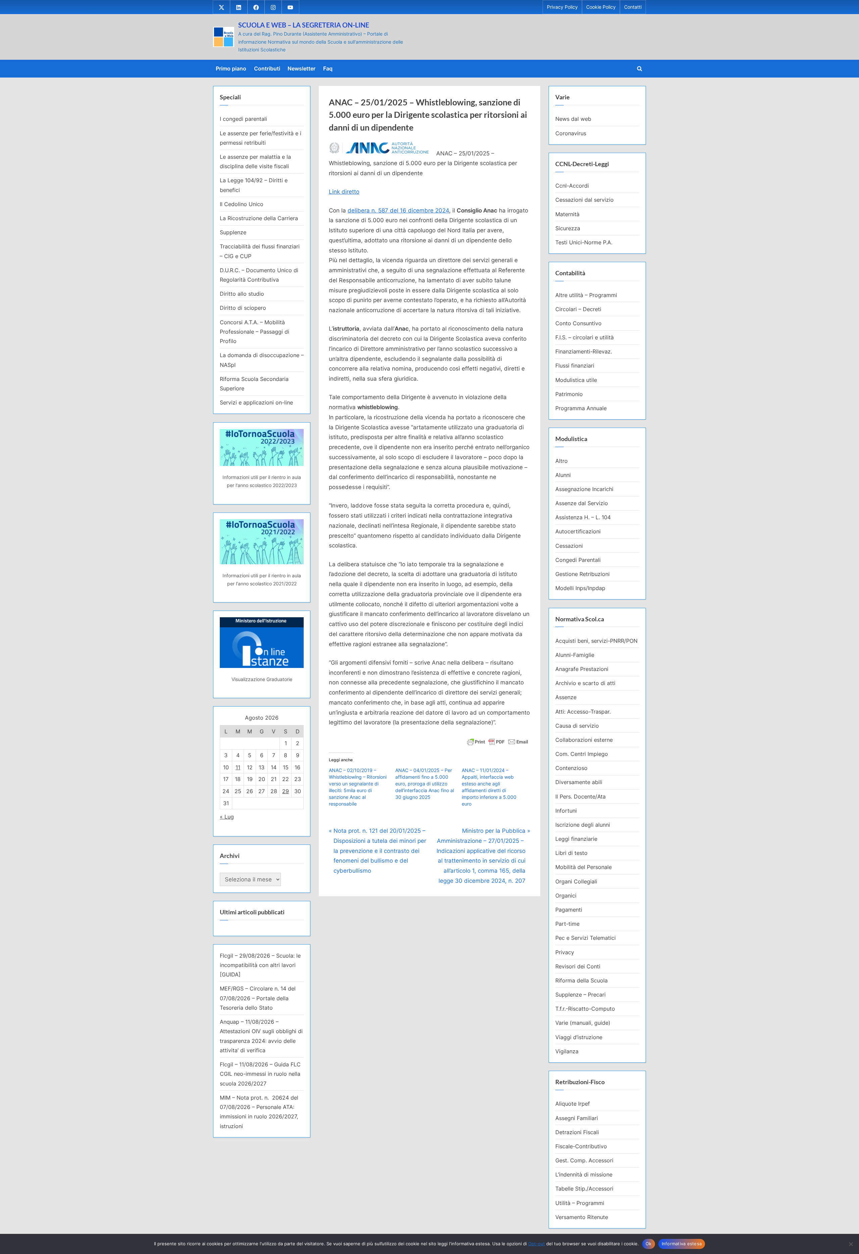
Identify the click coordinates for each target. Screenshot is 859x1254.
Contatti (633, 7)
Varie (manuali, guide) (582, 1022)
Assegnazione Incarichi (584, 489)
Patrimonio (569, 394)
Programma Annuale (581, 408)
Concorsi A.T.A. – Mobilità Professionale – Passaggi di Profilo (254, 332)
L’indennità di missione (583, 1174)
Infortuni (566, 810)
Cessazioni (569, 545)
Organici (565, 895)
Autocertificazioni (578, 531)
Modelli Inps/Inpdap (580, 588)
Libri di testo (571, 853)
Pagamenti (568, 909)
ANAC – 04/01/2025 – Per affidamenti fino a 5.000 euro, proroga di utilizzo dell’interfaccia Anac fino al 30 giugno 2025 (424, 783)
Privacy (564, 952)
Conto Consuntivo (578, 323)
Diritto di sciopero (243, 307)
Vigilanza (566, 1051)
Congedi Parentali (578, 560)
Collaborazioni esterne (584, 739)
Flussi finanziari (574, 365)
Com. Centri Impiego (581, 754)
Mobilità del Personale (583, 867)
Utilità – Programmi (579, 1203)
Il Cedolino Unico (241, 204)
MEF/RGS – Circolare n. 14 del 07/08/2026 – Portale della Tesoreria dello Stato (258, 998)
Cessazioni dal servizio (584, 199)
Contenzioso (571, 768)
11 (238, 767)
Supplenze (233, 232)
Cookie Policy (601, 7)
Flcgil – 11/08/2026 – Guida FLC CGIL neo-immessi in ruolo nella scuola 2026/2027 (260, 1074)
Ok (649, 1243)
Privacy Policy (562, 7)
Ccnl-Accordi (572, 185)
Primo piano (231, 68)
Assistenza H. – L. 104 (583, 517)
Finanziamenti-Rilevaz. (583, 351)
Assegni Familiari (576, 1118)
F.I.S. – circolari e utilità (584, 337)
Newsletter (301, 68)
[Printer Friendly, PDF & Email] (497, 741)
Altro (561, 460)
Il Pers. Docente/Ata (580, 796)
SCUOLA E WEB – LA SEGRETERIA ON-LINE (303, 25)
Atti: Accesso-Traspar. (583, 711)
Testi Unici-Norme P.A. (583, 242)
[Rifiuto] (850, 1244)
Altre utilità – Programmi (586, 295)
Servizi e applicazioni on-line (256, 402)
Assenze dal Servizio (581, 503)
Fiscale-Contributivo (581, 1146)
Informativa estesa (682, 1243)
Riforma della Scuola (581, 980)
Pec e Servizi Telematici (585, 937)
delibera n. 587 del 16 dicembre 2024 (398, 210)
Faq (328, 68)
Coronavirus (570, 133)
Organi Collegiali (576, 881)
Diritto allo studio (242, 293)
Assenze (565, 697)
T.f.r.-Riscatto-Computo (585, 1008)
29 (285, 791)
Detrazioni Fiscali (577, 1132)
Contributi (267, 68)
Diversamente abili (578, 782)
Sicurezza (567, 228)
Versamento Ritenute (581, 1217)
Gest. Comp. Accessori (584, 1160)
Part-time (567, 923)
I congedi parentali (243, 118)
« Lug (227, 816)
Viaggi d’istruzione (578, 1037)
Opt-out (536, 1243)
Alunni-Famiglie (574, 655)
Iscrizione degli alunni (582, 824)
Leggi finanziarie (576, 838)
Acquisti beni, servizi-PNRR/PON (596, 640)
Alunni (563, 475)
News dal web (573, 118)
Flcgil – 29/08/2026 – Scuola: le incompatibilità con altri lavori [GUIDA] (260, 965)
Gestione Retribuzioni (582, 574)
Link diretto (344, 191)
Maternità (567, 214)
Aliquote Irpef (572, 1103)
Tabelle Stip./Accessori (584, 1188)
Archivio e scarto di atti (585, 683)
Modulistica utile (576, 380)
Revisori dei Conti (577, 966)
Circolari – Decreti (578, 309)
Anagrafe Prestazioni (581, 669)
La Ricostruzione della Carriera (259, 218)
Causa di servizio (577, 725)
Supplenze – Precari (580, 994)
